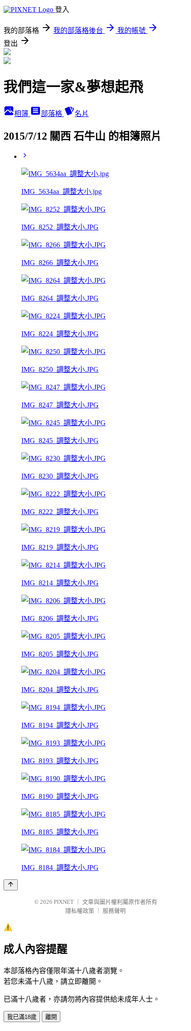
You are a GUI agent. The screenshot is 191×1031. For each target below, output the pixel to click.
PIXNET (64, 901)
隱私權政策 (79, 910)
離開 (51, 1017)
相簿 (22, 113)
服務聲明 (114, 910)
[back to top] (11, 884)
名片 (82, 113)
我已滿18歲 (21, 1017)
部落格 (52, 113)
